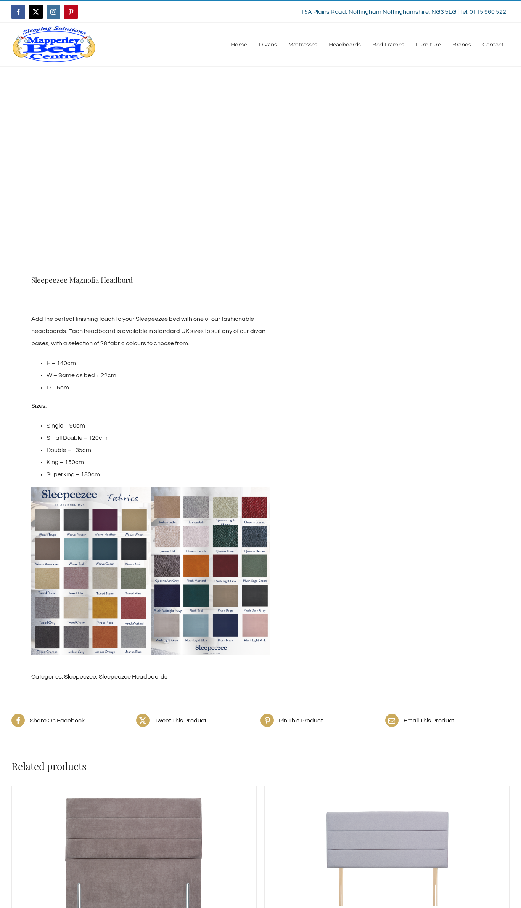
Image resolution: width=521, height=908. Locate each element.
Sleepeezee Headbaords (133, 677)
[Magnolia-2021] (131, 179)
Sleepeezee (80, 677)
